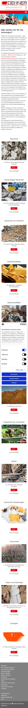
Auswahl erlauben (14, 378)
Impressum (4, 695)
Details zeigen (19, 369)
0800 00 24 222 (12, 55)
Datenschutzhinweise (7, 697)
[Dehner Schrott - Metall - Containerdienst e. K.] (14, 3)
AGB (2, 699)
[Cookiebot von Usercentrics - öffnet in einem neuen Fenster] (20, 324)
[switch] (24, 354)
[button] (14, 12)
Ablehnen (14, 382)
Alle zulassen (14, 374)
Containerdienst (5, 693)
